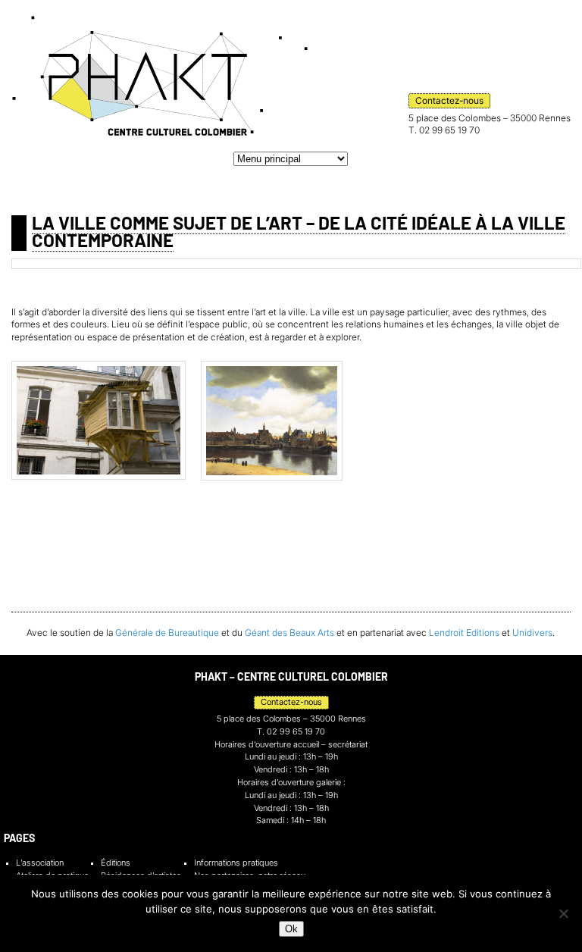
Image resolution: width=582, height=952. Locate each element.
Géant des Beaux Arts (289, 632)
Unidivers (532, 632)
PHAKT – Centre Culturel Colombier (159, 75)
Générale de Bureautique (167, 632)
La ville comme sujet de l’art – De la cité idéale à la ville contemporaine (298, 231)
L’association (40, 863)
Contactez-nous (449, 100)
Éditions (115, 863)
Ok (291, 929)
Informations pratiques (236, 863)
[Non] (563, 913)
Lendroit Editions (464, 632)
